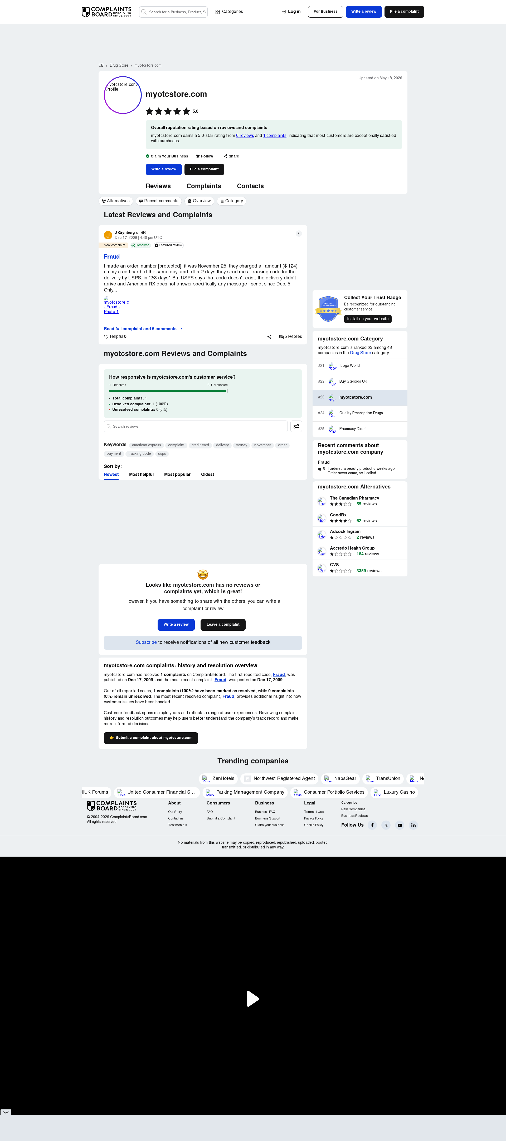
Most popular (177, 475)
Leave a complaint (223, 624)
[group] (116, 201)
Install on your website (368, 319)
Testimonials (177, 825)
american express (146, 445)
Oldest (207, 475)
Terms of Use (314, 812)
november (262, 445)
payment (114, 454)
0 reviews (245, 136)
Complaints (204, 187)
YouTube (399, 825)
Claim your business (269, 825)
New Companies (353, 809)
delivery (222, 445)
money (241, 445)
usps (162, 454)
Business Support (267, 818)
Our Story (175, 812)
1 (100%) (140, 404)
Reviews (158, 187)
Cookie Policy (313, 825)
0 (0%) (139, 410)
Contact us (175, 818)
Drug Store (360, 353)
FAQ (210, 812)
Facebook (372, 825)
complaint (176, 445)
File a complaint (204, 169)
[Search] (173, 12)
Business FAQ (265, 812)
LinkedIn (413, 825)
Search (143, 12)
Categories (232, 12)
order (282, 445)
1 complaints (274, 136)
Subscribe (146, 642)
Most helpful (141, 475)
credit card (200, 445)
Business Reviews (354, 815)
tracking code (139, 454)
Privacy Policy (313, 818)
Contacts (250, 187)
